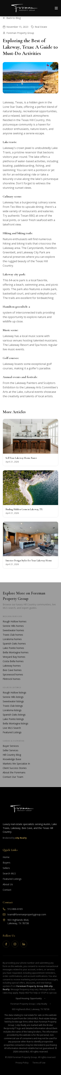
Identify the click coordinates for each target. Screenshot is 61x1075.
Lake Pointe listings (13, 719)
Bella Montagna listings (15, 723)
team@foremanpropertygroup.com (26, 914)
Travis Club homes (13, 634)
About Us (8, 884)
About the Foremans (14, 772)
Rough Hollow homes (14, 621)
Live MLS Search (12, 727)
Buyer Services (11, 746)
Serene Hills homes (13, 625)
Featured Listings (12, 732)
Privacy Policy (22, 1062)
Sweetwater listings (13, 701)
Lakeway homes (12, 665)
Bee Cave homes (12, 670)
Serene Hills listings (13, 697)
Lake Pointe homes (13, 648)
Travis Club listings (13, 705)
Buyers (6, 862)
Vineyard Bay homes (14, 656)
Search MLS (9, 873)
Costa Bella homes (13, 661)
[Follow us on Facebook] (6, 944)
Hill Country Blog (12, 754)
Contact (7, 889)
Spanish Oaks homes (14, 643)
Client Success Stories (15, 768)
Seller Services (10, 750)
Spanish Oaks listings (14, 714)
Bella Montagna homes (15, 652)
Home (6, 857)
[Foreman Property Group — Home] (30, 809)
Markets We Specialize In (16, 763)
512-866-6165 (15, 909)
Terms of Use (39, 1062)
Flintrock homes (11, 679)
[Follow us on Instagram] (15, 944)
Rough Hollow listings (14, 692)
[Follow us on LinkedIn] (23, 944)
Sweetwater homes (13, 630)
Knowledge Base (12, 759)
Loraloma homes (12, 639)
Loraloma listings (12, 710)
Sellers (6, 868)
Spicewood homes (13, 674)
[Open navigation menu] (56, 8)
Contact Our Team (13, 776)
